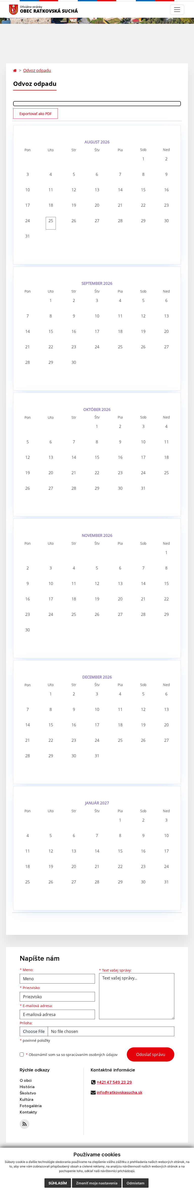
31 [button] (27, 236)
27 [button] (97, 220)
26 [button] (73, 220)
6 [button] (97, 174)
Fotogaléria (31, 1106)
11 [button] (50, 190)
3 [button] (28, 174)
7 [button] (120, 174)
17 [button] (27, 205)
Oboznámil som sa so (71, 1054)
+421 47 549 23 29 (114, 1082)
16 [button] (166, 190)
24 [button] (27, 220)
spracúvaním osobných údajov (91, 1054)
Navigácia (21, 9)
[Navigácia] (177, 10)
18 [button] (50, 205)
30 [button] (166, 220)
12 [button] (73, 190)
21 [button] (120, 205)
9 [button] (166, 174)
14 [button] (120, 190)
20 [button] (97, 205)
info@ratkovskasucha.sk (119, 1092)
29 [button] (143, 220)
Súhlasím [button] (57, 1183)
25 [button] (50, 220)
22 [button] (143, 205)
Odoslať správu (150, 1054)
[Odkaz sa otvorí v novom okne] (24, 1124)
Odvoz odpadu (37, 70)
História (27, 1087)
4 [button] (51, 174)
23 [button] (166, 205)
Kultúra (26, 1100)
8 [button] (143, 174)
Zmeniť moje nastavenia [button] (96, 1183)
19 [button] (73, 205)
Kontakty (28, 1112)
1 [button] (143, 159)
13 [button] (97, 190)
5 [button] (74, 174)
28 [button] (120, 220)
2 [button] (166, 159)
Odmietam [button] (135, 1183)
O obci (26, 1081)
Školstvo (28, 1093)
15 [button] (143, 190)
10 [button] (27, 190)
